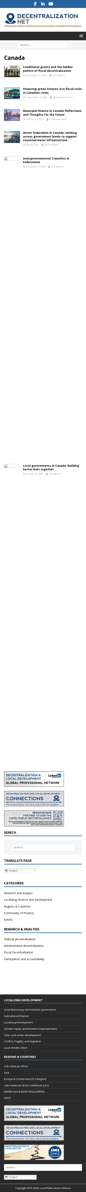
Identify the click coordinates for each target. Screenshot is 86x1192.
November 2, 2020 (36, 166)
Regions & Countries (17, 906)
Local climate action (15, 1047)
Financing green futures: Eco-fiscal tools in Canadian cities (52, 90)
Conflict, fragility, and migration (22, 1041)
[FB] (35, 4)
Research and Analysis (18, 893)
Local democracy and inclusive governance (30, 1009)
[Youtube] (50, 4)
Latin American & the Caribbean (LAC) (26, 1085)
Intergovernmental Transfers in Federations (46, 160)
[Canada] (12, 93)
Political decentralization (19, 939)
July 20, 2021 (32, 144)
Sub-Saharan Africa (16, 1066)
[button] (80, 36)
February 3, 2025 (35, 119)
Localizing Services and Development (28, 900)
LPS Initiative (51, 144)
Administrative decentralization (24, 946)
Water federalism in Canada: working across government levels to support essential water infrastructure (50, 136)
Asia (6, 1072)
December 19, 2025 (36, 75)
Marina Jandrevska (63, 97)
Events (8, 919)
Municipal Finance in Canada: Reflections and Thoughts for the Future (52, 112)
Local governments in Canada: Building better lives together (51, 467)
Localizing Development (18, 1022)
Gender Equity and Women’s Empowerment (30, 1029)
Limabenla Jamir (58, 119)
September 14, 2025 (36, 97)
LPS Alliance (58, 75)
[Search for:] (43, 45)
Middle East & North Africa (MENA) (24, 1091)
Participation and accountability (24, 959)
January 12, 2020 (34, 473)
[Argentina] (12, 306)
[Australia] (12, 71)
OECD (7, 1098)
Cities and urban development (22, 1035)
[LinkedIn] (43, 4)
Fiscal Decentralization (18, 952)
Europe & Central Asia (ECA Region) (25, 1079)
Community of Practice (19, 913)
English (13, 870)
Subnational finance (16, 1016)
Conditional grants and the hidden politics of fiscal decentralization (48, 68)
